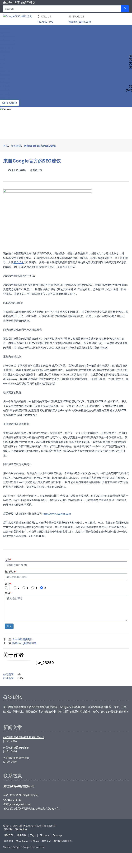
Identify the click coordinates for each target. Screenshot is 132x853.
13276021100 (45, 21)
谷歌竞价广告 (7, 40)
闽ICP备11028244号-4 (15, 829)
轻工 (2, 67)
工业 (2, 55)
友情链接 (8, 841)
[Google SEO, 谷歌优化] (22, 19)
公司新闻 (5, 86)
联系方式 (5, 98)
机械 (2, 59)
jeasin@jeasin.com (80, 21)
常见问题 (5, 75)
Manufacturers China (27, 841)
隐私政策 (8, 835)
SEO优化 (19, 262)
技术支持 (5, 71)
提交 (9, 626)
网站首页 (5, 28)
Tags (32, 835)
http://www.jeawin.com (56, 513)
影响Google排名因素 (24, 643)
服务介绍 (5, 32)
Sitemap (57, 835)
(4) (19, 674)
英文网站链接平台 (63, 841)
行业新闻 (5, 90)
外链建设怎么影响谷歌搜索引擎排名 (23, 737)
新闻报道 (5, 82)
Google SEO (8, 48)
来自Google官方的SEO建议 (40, 145)
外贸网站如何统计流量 (16, 758)
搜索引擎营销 (7, 44)
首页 (5, 145)
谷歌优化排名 (7, 36)
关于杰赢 (5, 94)
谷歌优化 (46, 841)
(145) (21, 678)
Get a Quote (9, 102)
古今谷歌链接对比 (22, 639)
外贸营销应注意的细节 (16, 747)
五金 (2, 63)
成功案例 (5, 52)
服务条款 (21, 835)
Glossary (44, 835)
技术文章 (5, 78)
